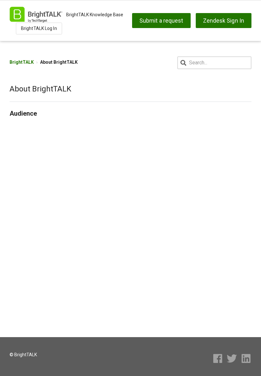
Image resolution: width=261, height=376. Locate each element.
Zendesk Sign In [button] (223, 20)
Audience (23, 113)
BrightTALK (22, 62)
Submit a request (161, 20)
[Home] (36, 15)
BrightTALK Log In (39, 28)
